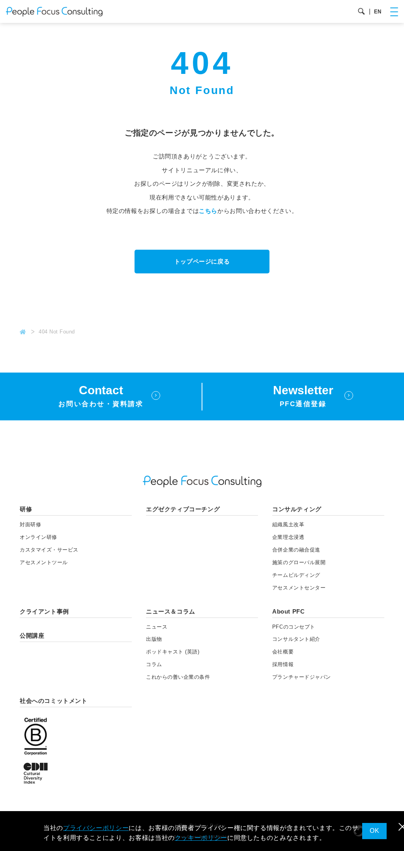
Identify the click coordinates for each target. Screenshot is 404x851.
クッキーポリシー (201, 837)
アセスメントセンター (298, 588)
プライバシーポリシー (96, 828)
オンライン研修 (38, 537)
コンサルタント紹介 (296, 639)
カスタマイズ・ (49, 550)
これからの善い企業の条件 (178, 677)
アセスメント (44, 562)
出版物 (154, 639)
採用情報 (283, 664)
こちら (208, 210)
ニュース (156, 627)
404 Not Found (57, 332)
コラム (154, 664)
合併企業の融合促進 (296, 550)
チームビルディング (296, 575)
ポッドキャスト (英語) (172, 652)
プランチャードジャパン (301, 677)
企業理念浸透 (288, 537)
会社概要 (283, 652)
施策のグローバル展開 (298, 562)
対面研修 (30, 524)
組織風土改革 (288, 524)
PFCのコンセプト (293, 627)
